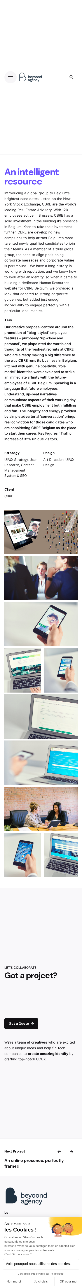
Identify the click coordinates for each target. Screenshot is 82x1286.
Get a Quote (19, 1023)
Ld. (7, 1213)
